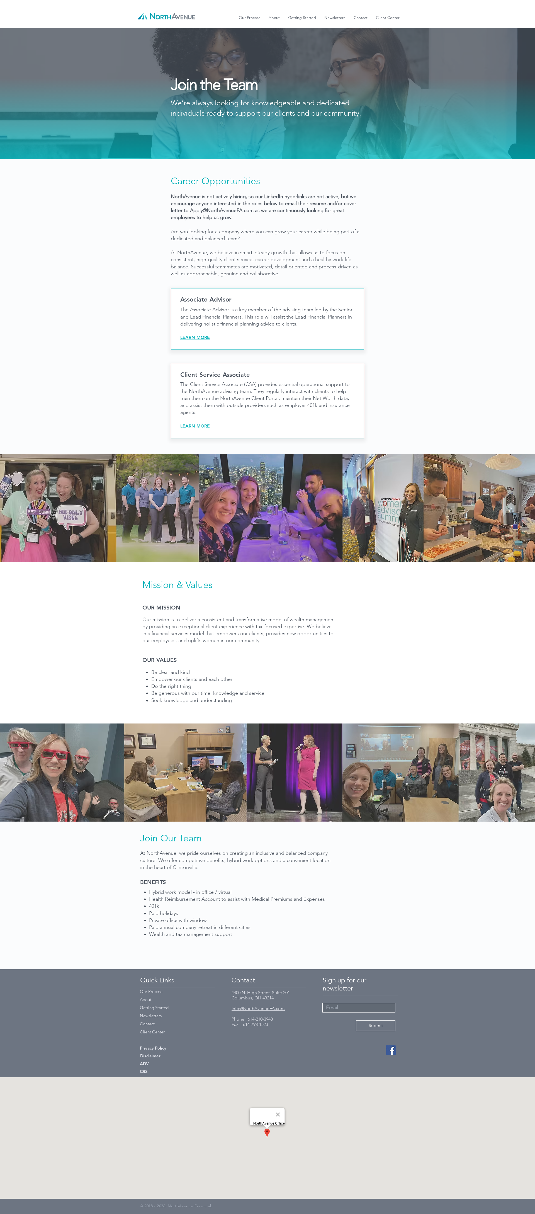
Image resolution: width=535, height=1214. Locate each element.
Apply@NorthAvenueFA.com (222, 210)
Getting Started (154, 1007)
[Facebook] (391, 1050)
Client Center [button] (152, 1032)
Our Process (151, 991)
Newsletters (151, 1015)
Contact (147, 1023)
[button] (388, 18)
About (145, 999)
